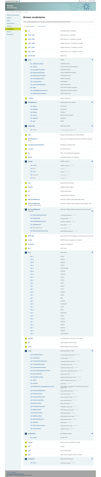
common (30, 98)
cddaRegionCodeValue (37, 63)
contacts (34, 106)
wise (29, 454)
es (33, 283)
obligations (35, 118)
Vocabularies (10, 29)
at (32, 256)
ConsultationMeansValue (38, 364)
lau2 (29, 252)
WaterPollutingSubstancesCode (40, 230)
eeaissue (34, 115)
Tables (8, 20)
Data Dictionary (19, 12)
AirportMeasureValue (37, 354)
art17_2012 (31, 47)
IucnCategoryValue (37, 81)
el (32, 280)
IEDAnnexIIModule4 (34, 209)
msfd (29, 346)
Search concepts (42, 26)
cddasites (34, 66)
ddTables (34, 112)
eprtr (29, 135)
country (34, 462)
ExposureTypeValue (37, 373)
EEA (13, 1)
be (33, 259)
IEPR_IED (31, 236)
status (33, 121)
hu (33, 292)
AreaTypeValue (36, 358)
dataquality (31, 126)
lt (32, 301)
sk (33, 330)
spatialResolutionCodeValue (39, 93)
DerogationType (36, 218)
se (33, 324)
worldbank (31, 459)
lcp (29, 342)
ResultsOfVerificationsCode (39, 221)
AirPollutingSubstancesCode (39, 215)
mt (33, 309)
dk (33, 274)
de (33, 271)
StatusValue (35, 422)
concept (34, 165)
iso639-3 (34, 380)
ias (29, 191)
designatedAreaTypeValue (38, 69)
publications (32, 433)
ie (32, 295)
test (29, 446)
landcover (31, 244)
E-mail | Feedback (11, 472)
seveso (30, 442)
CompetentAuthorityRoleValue (39, 361)
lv (32, 306)
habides (30, 187)
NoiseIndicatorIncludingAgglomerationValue (43, 386)
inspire (30, 240)
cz (33, 268)
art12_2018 (31, 39)
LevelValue (35, 383)
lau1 (29, 248)
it (32, 298)
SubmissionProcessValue (38, 425)
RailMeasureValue (36, 409)
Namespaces (10, 34)
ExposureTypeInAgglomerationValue (41, 370)
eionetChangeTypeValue (38, 78)
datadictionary (32, 102)
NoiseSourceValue (36, 403)
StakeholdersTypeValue (38, 419)
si (32, 327)
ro (32, 321)
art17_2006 (31, 43)
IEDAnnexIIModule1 (34, 199)
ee (33, 277)
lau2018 (30, 338)
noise (29, 351)
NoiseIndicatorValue (37, 393)
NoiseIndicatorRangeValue (38, 390)
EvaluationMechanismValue (39, 367)
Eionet (13, 12)
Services (9, 31)
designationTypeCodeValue (39, 75)
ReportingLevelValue (37, 412)
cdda (29, 59)
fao (29, 153)
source (34, 171)
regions (34, 87)
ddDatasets (35, 109)
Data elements (10, 23)
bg (33, 262)
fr (32, 289)
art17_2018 (31, 51)
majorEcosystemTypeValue (39, 84)
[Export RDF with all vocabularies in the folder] (92, 60)
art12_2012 (31, 35)
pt (32, 318)
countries (34, 437)
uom (29, 450)
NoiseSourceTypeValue (38, 400)
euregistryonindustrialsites (36, 145)
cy (33, 265)
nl (32, 312)
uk (33, 333)
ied (29, 195)
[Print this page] (84, 1)
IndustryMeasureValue (37, 377)
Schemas (9, 26)
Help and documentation (13, 15)
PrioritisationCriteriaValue (38, 406)
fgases (30, 157)
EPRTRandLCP (32, 139)
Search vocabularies (30, 26)
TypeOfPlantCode (36, 224)
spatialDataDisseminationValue (40, 90)
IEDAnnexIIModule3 (34, 203)
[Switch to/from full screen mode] (86, 1)
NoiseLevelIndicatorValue (38, 396)
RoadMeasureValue (37, 416)
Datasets (9, 17)
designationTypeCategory (38, 72)
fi (32, 286)
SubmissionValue (36, 428)
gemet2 (30, 161)
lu (32, 303)
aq (29, 31)
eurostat (30, 149)
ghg (29, 183)
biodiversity (31, 55)
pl (32, 315)
